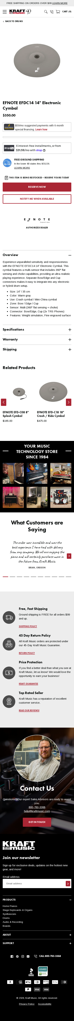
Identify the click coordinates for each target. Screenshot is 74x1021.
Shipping (10, 349)
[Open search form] (45, 11)
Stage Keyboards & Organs (18, 910)
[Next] (68, 402)
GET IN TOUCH (37, 822)
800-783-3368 (37, 807)
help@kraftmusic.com (37, 811)
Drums (6, 918)
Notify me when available (37, 199)
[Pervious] (3, 402)
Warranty (10, 339)
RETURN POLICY (27, 653)
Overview (10, 255)
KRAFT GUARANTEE (28, 684)
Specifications (13, 329)
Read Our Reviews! (29, 711)
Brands (6, 926)
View (26, 401)
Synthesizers (9, 914)
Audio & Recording (13, 922)
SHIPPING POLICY (28, 626)
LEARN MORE (60, 3)
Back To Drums (14, 21)
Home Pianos (10, 906)
